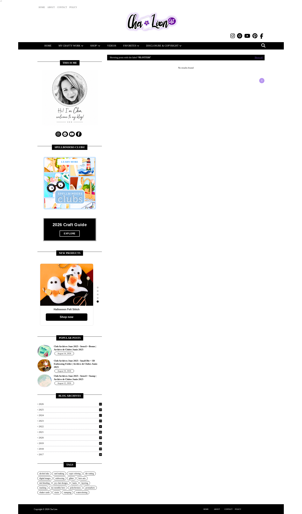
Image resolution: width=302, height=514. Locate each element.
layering (84, 483)
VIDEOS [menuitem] (111, 45)
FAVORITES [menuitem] (129, 45)
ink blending (44, 483)
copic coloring (75, 473)
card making (59, 473)
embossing (59, 478)
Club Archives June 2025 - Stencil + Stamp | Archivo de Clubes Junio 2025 (75, 377)
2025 (70, 409)
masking (42, 488)
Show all (259, 57)
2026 (70, 404)
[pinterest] (255, 36)
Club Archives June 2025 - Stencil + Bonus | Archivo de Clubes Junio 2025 (75, 348)
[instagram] (232, 36)
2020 (70, 437)
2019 (70, 443)
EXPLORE (70, 233)
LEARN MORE (69, 162)
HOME (205, 509)
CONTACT (228, 509)
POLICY (238, 509)
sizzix (56, 492)
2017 (70, 454)
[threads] (239, 36)
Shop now (66, 317)
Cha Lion (53, 509)
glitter (71, 478)
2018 (70, 449)
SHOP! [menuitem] (93, 45)
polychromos (75, 488)
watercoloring (81, 492)
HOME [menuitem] (48, 45)
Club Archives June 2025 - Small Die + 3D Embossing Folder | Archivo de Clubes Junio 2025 (75, 363)
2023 (70, 421)
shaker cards (44, 492)
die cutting (89, 473)
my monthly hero (58, 488)
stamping (67, 492)
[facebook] (261, 36)
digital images (45, 478)
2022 (70, 426)
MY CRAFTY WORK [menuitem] (69, 45)
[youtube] (247, 36)
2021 (70, 432)
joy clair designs (61, 483)
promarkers (90, 488)
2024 (70, 415)
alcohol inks (44, 473)
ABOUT (217, 509)
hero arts (82, 478)
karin (75, 483)
